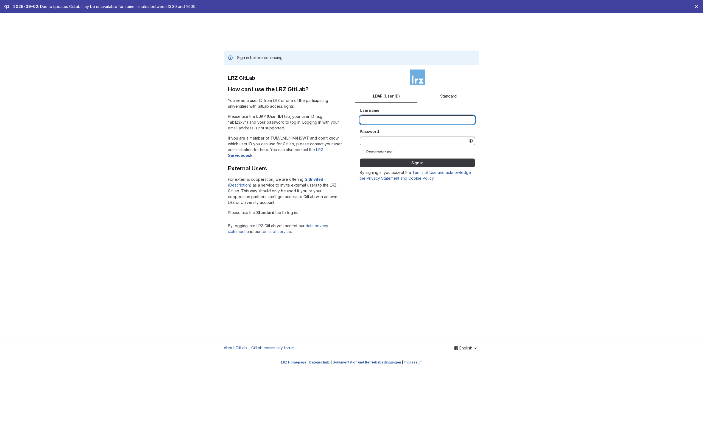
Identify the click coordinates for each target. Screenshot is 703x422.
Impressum (413, 362)
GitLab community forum (272, 347)
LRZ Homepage (293, 362)
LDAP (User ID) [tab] (386, 96)
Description (239, 185)
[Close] (696, 6)
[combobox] (465, 348)
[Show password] (470, 141)
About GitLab (235, 347)
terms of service (276, 231)
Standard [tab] (448, 96)
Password (369, 131)
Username (370, 110)
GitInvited (314, 179)
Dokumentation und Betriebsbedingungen (367, 362)
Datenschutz (319, 362)
